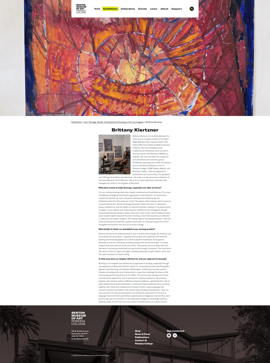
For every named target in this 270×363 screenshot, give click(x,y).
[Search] (192, 9)
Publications (142, 337)
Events (142, 8)
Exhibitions (110, 8)
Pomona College (144, 343)
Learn (153, 8)
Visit (97, 8)
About (164, 8)
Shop (137, 331)
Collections (128, 8)
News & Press (142, 334)
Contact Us (141, 340)
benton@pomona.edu (79, 339)
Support (176, 8)
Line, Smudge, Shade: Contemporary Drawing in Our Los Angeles (114, 122)
